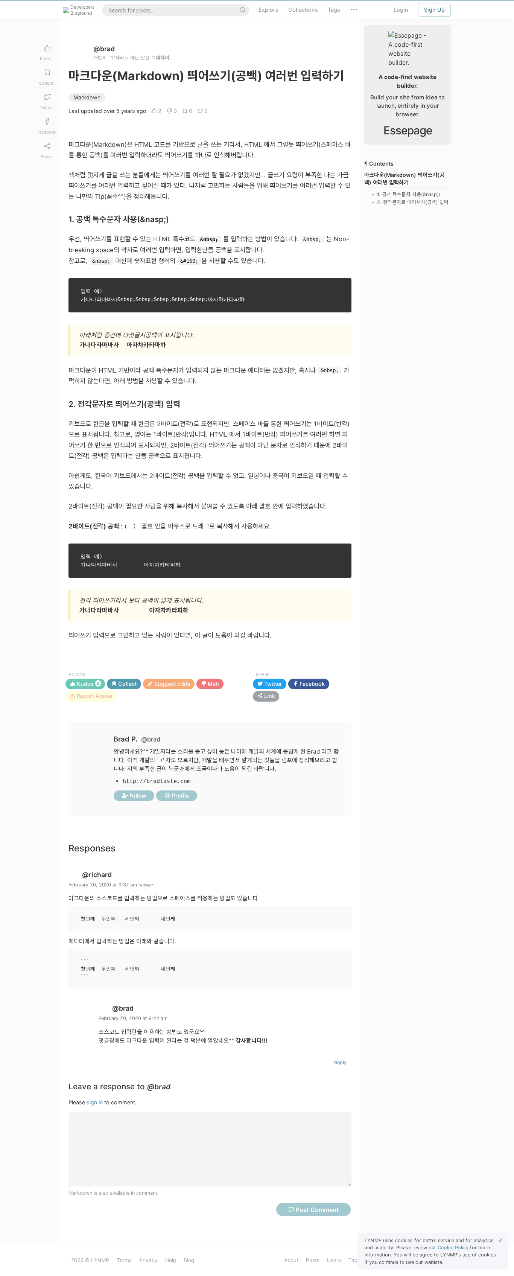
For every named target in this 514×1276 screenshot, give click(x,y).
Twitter (272, 684)
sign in (95, 1102)
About (291, 1260)
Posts (312, 1260)
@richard (97, 875)
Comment (317, 1210)
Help (170, 1260)
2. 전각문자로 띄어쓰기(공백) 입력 (413, 202)
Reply (340, 1062)
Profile (179, 795)
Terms (124, 1260)
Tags (354, 1260)
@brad (104, 49)
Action (76, 674)
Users (334, 1260)
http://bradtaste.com (156, 781)
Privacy (148, 1260)
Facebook (311, 684)
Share (263, 674)
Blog (189, 1260)
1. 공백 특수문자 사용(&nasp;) (408, 195)
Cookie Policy (453, 1247)
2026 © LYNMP (90, 1260)
